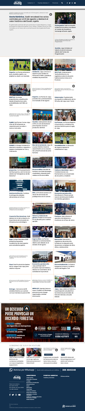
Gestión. (58, 48)
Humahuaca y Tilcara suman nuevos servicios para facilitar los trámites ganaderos (64, 197)
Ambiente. (36, 72)
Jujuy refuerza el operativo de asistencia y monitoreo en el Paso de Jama (64, 218)
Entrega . (12, 289)
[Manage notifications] (82, 408)
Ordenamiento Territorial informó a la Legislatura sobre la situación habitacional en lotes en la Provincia (64, 76)
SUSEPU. (12, 145)
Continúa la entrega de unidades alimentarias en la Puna (19, 195)
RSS (10, 405)
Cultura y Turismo (61, 166)
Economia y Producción (40, 260)
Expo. (11, 239)
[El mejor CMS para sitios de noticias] (68, 406)
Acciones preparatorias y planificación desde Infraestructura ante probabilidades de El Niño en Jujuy (18, 101)
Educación (59, 236)
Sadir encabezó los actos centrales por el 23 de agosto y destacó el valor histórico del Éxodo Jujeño (29, 19)
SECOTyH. (58, 72)
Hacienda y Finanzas (31, 379)
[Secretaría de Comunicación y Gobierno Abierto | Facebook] (67, 3)
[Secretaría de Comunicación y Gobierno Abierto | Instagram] (72, 3)
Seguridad (59, 213)
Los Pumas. (59, 122)
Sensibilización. (60, 145)
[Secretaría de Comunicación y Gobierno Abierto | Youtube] (75, 3)
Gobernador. (59, 97)
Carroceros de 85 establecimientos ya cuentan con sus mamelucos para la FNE (19, 291)
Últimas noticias (65, 376)
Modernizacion (30, 399)
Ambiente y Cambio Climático (31, 394)
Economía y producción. (40, 264)
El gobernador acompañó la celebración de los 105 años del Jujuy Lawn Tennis (65, 99)
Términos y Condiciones (13, 404)
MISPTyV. (12, 97)
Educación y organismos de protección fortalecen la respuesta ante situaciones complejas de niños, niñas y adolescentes (65, 243)
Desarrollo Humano (39, 166)
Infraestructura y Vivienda (18, 94)
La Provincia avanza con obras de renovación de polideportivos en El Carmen (41, 194)
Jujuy (12, 354)
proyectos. (13, 170)
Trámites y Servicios (48, 377)
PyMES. (11, 122)
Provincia (55, 3)
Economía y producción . (63, 193)
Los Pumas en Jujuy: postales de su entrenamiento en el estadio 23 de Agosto (42, 99)
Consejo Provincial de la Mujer (41, 212)
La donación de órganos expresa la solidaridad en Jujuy (64, 147)
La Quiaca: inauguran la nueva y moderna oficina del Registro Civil (65, 266)
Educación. (58, 239)
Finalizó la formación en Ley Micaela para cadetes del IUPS (41, 219)
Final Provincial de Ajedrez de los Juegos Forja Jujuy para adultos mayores (19, 266)
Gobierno (30, 3)
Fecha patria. (59, 25)
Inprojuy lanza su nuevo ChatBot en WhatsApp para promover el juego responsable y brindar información (41, 292)
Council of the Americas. (18, 216)
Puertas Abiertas (43, 3)
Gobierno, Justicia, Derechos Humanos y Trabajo (34, 397)
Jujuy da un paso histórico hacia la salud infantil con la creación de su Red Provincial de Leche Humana (42, 149)
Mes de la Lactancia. (39, 145)
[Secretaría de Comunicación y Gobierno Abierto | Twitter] (69, 3)
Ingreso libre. (37, 239)
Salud (57, 142)
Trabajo (28, 381)
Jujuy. (57, 289)
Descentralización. (61, 264)
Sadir (29, 354)
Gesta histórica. (17, 17)
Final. (11, 264)
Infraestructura (30, 384)
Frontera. (58, 216)
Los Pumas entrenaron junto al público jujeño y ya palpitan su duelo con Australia (19, 74)
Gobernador (48, 354)
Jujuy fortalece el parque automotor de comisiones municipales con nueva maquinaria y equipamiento (16, 361)
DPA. (34, 193)
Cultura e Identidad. (62, 170)
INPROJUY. (36, 288)
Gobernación (29, 377)
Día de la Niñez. (37, 169)
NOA (63, 354)
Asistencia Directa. (16, 193)
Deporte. (12, 72)
